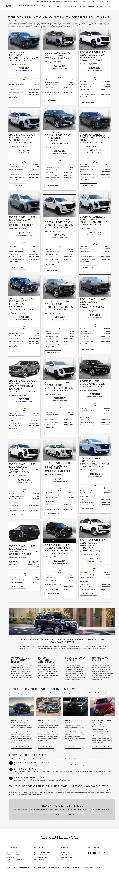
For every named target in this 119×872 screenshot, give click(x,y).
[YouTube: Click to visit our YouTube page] (95, 853)
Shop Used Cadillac (102, 746)
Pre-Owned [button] (67, 6)
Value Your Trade (41, 854)
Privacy (34, 867)
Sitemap (28, 867)
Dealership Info (67, 852)
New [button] (59, 6)
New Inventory (12, 852)
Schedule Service (41, 857)
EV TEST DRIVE (50, 6)
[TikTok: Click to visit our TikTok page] (104, 853)
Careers (64, 859)
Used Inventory (13, 854)
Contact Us (73, 814)
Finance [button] (100, 6)
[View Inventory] (24, 39)
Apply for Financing (51, 814)
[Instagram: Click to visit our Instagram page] (100, 853)
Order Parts (39, 859)
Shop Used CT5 (73, 746)
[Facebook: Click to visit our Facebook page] (90, 853)
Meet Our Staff (67, 857)
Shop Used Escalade (21, 746)
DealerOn (22, 867)
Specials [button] (92, 6)
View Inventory (18, 103)
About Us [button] (109, 6)
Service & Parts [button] (80, 6)
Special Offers (13, 857)
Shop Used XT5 (46, 746)
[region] (24, 90)
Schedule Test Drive (15, 859)
